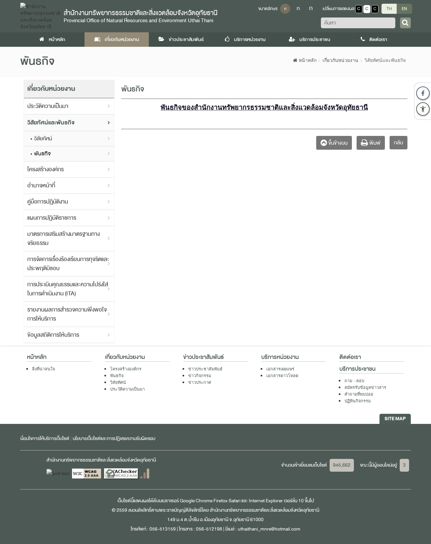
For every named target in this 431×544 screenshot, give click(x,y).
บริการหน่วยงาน (249, 39)
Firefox (220, 501)
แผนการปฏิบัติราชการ (51, 217)
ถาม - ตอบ (354, 380)
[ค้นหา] (405, 22)
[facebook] (423, 93)
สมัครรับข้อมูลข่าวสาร (365, 387)
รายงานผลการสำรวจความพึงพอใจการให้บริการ (67, 314)
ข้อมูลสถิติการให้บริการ (53, 334)
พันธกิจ (42, 154)
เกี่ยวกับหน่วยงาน (121, 39)
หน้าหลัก (56, 39)
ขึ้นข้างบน (337, 143)
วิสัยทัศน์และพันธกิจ (51, 123)
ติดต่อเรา (377, 39)
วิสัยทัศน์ (43, 139)
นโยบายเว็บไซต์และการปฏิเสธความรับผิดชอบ (114, 438)
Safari (235, 501)
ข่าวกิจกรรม (199, 375)
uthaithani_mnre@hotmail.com (269, 529)
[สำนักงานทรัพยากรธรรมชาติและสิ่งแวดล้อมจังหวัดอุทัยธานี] (40, 15)
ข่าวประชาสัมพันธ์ (186, 39)
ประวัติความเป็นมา (47, 106)
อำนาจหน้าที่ (41, 185)
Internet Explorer (266, 501)
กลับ (398, 142)
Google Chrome (196, 501)
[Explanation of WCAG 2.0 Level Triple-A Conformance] (87, 473)
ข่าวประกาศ (199, 382)
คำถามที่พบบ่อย (358, 394)
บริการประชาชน (314, 39)
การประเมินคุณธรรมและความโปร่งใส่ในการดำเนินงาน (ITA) (67, 289)
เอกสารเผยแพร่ (280, 369)
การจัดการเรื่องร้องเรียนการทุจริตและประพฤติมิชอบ (68, 264)
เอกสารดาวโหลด (282, 375)
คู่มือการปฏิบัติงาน (47, 201)
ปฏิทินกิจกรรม (357, 401)
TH (389, 8)
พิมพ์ (374, 143)
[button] (423, 109)
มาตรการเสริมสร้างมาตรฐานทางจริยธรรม (63, 238)
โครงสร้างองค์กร (45, 169)
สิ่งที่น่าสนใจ (43, 369)
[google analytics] (144, 473)
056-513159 (163, 529)
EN (404, 8)
